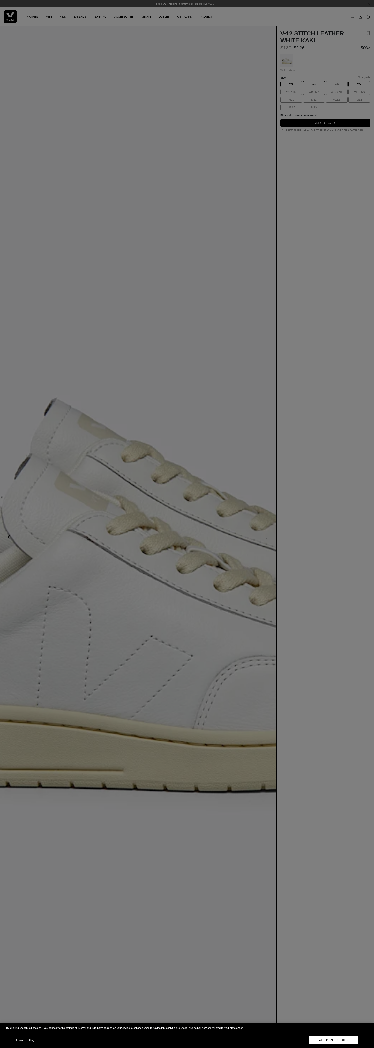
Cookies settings (25, 1040)
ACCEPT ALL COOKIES (333, 1040)
